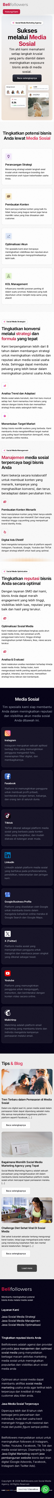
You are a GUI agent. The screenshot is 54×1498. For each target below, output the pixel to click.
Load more (27, 1268)
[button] (16, 1125)
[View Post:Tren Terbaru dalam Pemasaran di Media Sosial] (27, 1081)
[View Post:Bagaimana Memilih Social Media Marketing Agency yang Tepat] (27, 1144)
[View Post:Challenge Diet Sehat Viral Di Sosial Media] (27, 1210)
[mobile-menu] (25, 12)
